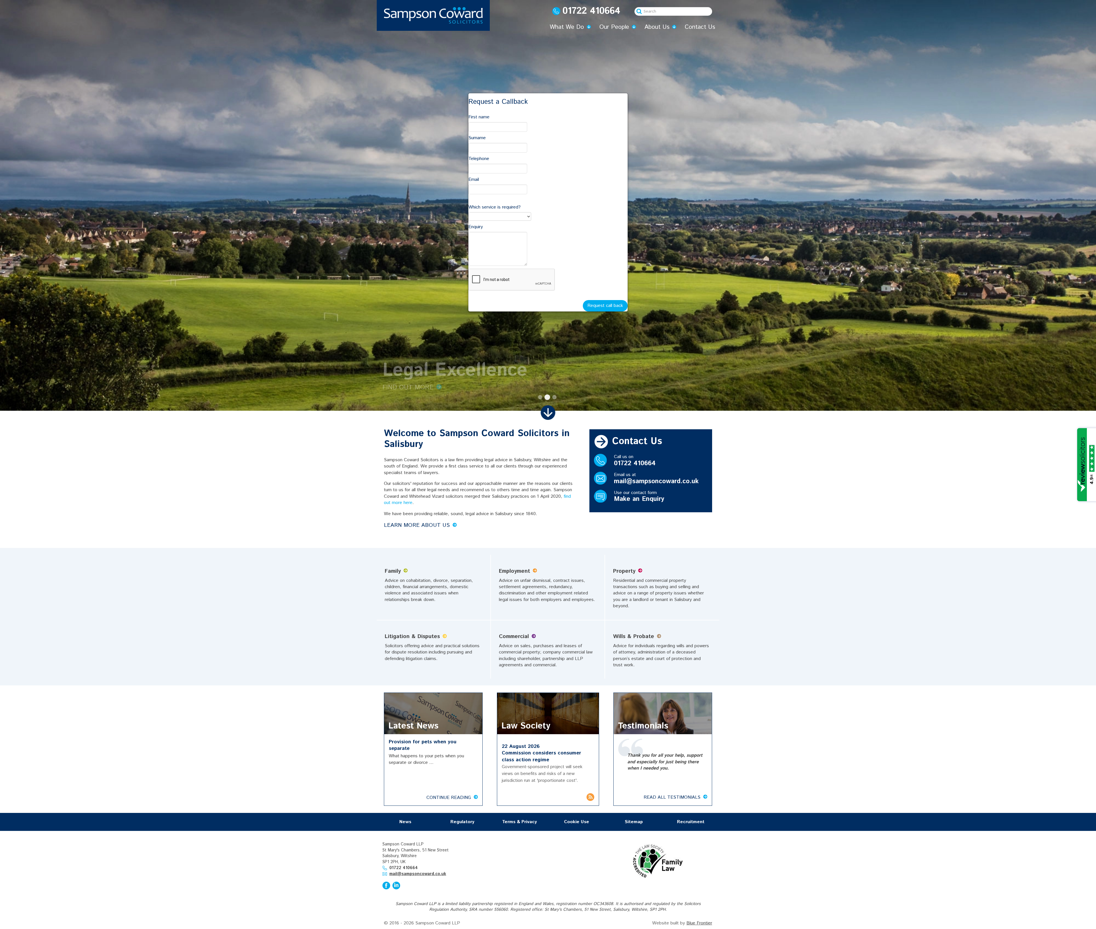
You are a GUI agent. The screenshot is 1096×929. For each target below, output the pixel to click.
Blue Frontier (699, 923)
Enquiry (475, 227)
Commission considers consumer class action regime (541, 756)
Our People (614, 27)
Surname (477, 138)
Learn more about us (417, 525)
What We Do (567, 27)
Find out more (408, 387)
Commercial (514, 636)
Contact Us (700, 27)
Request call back (605, 305)
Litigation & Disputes (412, 636)
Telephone (478, 158)
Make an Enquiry (639, 499)
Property (624, 571)
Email (473, 179)
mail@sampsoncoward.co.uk (656, 481)
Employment (514, 571)
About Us (656, 27)
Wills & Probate (633, 636)
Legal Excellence (540, 397)
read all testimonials (672, 797)
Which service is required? (494, 207)
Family (393, 571)
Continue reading (448, 798)
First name (478, 117)
